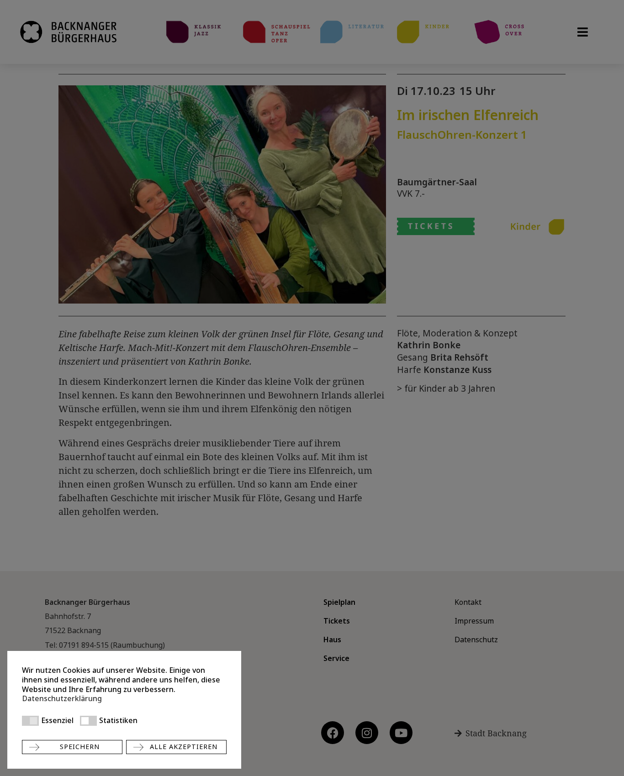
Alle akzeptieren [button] (183, 746)
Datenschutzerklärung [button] (62, 698)
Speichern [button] (80, 746)
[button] (30, 721)
